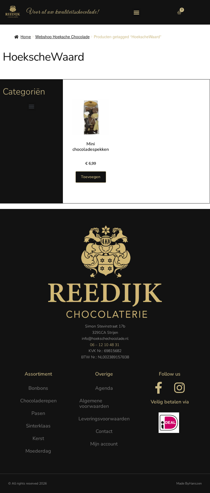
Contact (104, 431)
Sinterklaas (38, 426)
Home (26, 36)
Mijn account (104, 444)
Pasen (38, 413)
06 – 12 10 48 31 (104, 344)
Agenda (104, 388)
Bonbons (38, 388)
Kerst (38, 438)
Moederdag (38, 451)
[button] (136, 12)
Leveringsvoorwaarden (104, 418)
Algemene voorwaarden (94, 403)
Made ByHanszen (189, 483)
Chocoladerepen (38, 400)
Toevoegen (90, 176)
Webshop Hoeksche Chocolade (62, 36)
